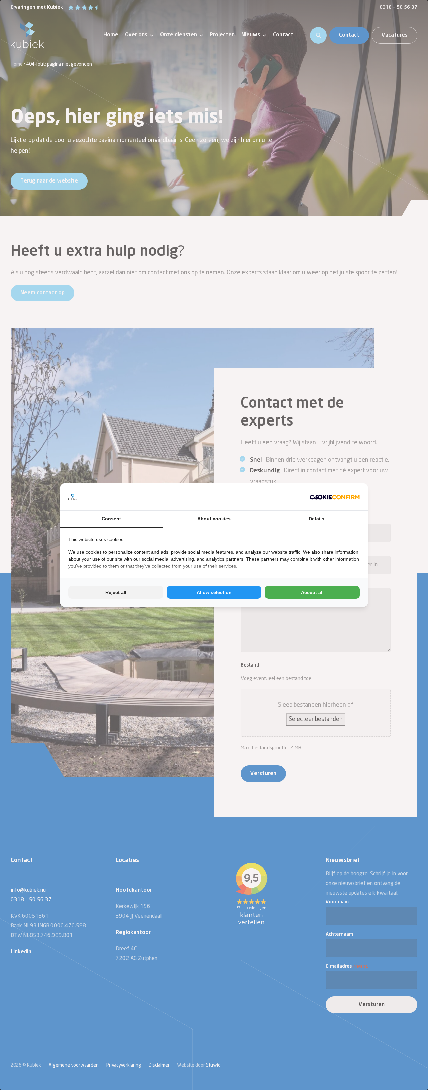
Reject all (115, 592)
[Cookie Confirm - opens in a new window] (335, 496)
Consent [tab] (111, 518)
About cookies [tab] (214, 518)
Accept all (312, 592)
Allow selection (214, 592)
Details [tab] (316, 518)
